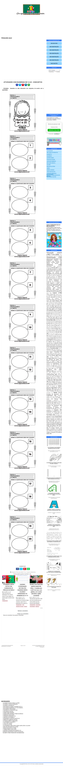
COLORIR (48, 164)
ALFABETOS (49, 154)
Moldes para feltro (52, 390)
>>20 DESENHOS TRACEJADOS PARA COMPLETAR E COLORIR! (16, 725)
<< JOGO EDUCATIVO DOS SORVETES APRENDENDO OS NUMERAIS (7, 646)
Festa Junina (56, 351)
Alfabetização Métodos (52, 260)
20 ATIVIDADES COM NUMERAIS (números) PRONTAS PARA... (54, 448)
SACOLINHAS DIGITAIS (51, 176)
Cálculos (48, 284)
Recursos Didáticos (52, 417)
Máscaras (50, 380)
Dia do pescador (55, 327)
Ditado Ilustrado (59, 337)
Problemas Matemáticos (52, 406)
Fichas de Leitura (50, 354)
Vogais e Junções (51, 432)
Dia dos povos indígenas (54, 333)
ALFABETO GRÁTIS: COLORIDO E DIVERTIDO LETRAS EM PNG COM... (54, 510)
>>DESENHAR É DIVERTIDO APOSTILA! (11, 718)
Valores (55, 431)
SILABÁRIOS (49, 156)
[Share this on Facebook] (17, 569)
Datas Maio (52, 307)
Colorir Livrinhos (50, 294)
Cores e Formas (58, 302)
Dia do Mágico (54, 326)
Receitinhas (37, 606)
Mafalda (54, 377)
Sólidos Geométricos (51, 428)
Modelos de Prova (58, 383)
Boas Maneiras (49, 278)
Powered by (51, 133)
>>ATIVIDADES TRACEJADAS (9, 709)
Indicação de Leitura (51, 364)
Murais (52, 391)
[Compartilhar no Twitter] (20, 85)
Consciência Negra (50, 299)
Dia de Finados (58, 320)
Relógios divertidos (50, 418)
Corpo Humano (51, 304)
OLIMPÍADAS (50, 395)
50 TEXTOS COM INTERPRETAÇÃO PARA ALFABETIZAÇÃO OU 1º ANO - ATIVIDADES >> (38, 646)
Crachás (48, 305)
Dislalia (59, 336)
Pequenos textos (57, 401)
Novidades (49, 394)
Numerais (25, 606)
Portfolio (58, 404)
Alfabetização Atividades (53, 259)
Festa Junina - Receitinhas (53, 352)
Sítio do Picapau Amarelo (53, 427)
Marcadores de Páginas (57, 378)
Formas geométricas (54, 356)
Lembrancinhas (50, 374)
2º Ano (60, 254)
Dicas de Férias (58, 334)
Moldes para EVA (58, 388)
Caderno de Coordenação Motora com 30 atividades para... (54, 572)
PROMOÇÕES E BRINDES (52, 411)
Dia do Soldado (55, 328)
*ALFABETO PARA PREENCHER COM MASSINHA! (13, 732)
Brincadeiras (49, 281)
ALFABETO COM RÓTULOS (53, 261)
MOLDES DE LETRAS (51, 166)
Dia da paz (53, 316)
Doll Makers (58, 339)
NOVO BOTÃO (54, 63)
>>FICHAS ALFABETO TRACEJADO (10, 720)
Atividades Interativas (51, 276)
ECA (52, 340)
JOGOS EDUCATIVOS (51, 171)
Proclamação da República (53, 407)
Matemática (33, 572)
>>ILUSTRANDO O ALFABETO (9, 722)
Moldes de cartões (51, 386)
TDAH (55, 430)
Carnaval (57, 286)
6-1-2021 (23, 597)
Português (49, 405)
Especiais (54, 346)
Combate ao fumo (58, 294)
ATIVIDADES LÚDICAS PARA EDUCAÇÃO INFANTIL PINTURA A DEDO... (54, 494)
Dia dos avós (57, 330)
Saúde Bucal (57, 421)
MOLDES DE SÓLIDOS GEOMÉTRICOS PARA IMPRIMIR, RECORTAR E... (54, 478)
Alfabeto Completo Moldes (53, 262)
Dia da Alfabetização (55, 311)
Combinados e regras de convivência (55, 295)
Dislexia (48, 337)
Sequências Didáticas (51, 424)
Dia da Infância (54, 315)
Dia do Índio (54, 325)
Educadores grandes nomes (54, 344)
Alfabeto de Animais (52, 263)
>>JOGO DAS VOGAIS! (7, 723)
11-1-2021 (9, 591)
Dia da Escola (55, 313)
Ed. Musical (57, 341)
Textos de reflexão (50, 431)
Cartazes (49, 287)
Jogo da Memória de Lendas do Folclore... (54, 587)
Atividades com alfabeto (57, 270)
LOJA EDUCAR (50, 150)
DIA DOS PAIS (54, 43)
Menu (31, 1)
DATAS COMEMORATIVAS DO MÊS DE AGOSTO (53, 225)
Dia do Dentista (54, 324)
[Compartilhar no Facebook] (17, 85)
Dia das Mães (50, 320)
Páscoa (56, 399)
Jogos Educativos (52, 372)
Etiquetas (54, 347)
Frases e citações (58, 358)
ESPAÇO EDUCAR (28, 763)
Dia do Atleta (54, 322)
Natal (55, 392)
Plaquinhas (58, 403)
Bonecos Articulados (58, 278)
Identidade (49, 362)
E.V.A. (48, 340)
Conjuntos (28, 572)
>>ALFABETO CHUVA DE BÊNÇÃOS (10, 704)
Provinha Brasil (57, 412)
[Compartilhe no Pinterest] (23, 85)
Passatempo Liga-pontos (52, 400)
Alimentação (49, 266)
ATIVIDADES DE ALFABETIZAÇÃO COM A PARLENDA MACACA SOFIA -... (54, 556)
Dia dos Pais (59, 332)
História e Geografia (51, 360)
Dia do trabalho (56, 329)
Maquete (48, 378)
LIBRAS (48, 168)
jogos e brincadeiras (58, 371)
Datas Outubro (52, 308)
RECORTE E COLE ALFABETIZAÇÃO (54, 416)
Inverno (55, 368)
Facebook (53, 348)
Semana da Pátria (50, 422)
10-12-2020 (37, 597)
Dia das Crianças (55, 318)
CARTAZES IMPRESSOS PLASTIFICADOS (51, 173)
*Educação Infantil (19, 572)
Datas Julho (54, 306)
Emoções (53, 345)
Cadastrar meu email (54, 130)
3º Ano (49, 255)
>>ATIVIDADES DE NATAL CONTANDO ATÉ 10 (12, 706)
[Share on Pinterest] (24, 569)
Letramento (60, 374)
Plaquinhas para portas (51, 404)
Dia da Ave (55, 312)
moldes (49, 384)
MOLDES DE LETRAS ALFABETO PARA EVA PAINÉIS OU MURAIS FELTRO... (54, 541)
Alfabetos (50, 265)
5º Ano (58, 255)
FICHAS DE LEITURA (51, 159)
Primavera (56, 405)
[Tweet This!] (21, 569)
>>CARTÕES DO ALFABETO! (9, 717)
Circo (48, 293)
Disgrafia (54, 336)
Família (59, 348)
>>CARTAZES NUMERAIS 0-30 (9, 716)
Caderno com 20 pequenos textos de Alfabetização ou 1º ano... (54, 525)
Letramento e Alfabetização (53, 375)
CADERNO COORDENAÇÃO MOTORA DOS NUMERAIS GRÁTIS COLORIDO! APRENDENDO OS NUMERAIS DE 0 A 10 (22, 590)
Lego (59, 373)
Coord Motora (55, 300)
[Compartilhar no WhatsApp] (29, 85)
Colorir (55, 293)
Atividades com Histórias (54, 271)
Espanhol (48, 346)
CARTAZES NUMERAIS (51, 161)
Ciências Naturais (56, 291)
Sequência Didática (56, 423)
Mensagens (50, 383)
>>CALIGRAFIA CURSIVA (8, 711)
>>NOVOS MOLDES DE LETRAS (9, 728)
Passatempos (49, 401)
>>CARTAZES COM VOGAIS (8, 715)
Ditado (52, 338)
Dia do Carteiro (55, 323)
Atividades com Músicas (53, 272)
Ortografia (56, 396)
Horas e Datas (55, 361)
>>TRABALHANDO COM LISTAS (9, 729)
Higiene (57, 359)
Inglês (53, 366)
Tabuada (60, 428)
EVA (59, 347)
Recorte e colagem (56, 415)
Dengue (60, 309)
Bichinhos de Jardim (56, 277)
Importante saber (56, 362)
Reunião (58, 418)
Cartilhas (57, 289)
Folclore (53, 355)
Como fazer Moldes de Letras (54, 296)
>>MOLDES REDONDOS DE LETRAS (10, 726)
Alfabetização (51, 257)
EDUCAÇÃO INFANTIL (51, 163)
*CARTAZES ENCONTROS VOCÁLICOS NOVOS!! (13, 731)
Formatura (49, 358)
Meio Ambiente (52, 381)
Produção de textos (51, 408)
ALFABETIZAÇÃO (50, 157)
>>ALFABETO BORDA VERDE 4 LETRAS (11, 703)
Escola (59, 345)
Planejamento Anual (56, 402)
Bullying (53, 282)
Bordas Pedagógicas (54, 279)
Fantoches (49, 349)
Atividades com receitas (51, 274)
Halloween (51, 359)
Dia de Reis (49, 321)
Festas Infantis (49, 353)
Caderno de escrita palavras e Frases (54, 283)
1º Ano (25, 572)
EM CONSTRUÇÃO (54, 46)
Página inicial (23, 645)
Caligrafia (54, 284)
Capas (53, 285)
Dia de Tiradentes (55, 321)
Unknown (4, 591)
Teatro (59, 430)
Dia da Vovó (51, 317)
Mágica (59, 377)
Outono (53, 397)
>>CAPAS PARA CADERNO (8, 712)
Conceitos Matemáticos (51, 297)
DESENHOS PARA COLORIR (54, 310)
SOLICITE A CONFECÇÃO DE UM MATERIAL (53, 175)
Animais (53, 267)
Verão (59, 431)
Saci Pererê (49, 421)
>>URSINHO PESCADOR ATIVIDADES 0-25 (12, 730)
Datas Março (59, 307)
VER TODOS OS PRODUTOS (52, 152)
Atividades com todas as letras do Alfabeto (54, 275)
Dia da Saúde (59, 316)
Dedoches (55, 309)
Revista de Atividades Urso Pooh (53, 420)
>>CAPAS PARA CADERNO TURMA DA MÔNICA (13, 713)
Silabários (54, 425)
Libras (53, 376)
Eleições (48, 345)
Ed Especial (57, 340)
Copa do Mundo (50, 302)
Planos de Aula (50, 403)
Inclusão (48, 363)
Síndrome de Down (57, 426)
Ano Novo (60, 267)
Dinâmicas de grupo (52, 335)
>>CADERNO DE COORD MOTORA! (10, 710)
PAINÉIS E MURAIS (50, 169)
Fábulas (48, 348)
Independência (56, 363)
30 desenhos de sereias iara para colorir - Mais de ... (54, 463)
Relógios (58, 417)
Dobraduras (50, 339)
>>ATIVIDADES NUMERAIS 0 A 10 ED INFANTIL (13, 707)
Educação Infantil (58, 342)
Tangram (50, 430)
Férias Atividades (32, 606)
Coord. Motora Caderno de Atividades (53, 301)
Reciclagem (49, 414)
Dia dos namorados (50, 332)
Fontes (60, 355)
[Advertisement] (31, 27)
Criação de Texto (54, 305)
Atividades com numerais (19, 606)
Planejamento (49, 402)
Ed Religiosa (49, 341)
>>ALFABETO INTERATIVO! (8, 705)
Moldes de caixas (57, 384)
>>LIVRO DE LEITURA (7, 724)
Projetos (56, 410)
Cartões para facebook (51, 290)
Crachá (58, 304)
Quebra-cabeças (49, 413)
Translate (58, 71)
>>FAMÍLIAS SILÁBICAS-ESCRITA (10, 719)
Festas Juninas (57, 353)
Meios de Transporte (57, 382)
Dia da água (49, 311)
